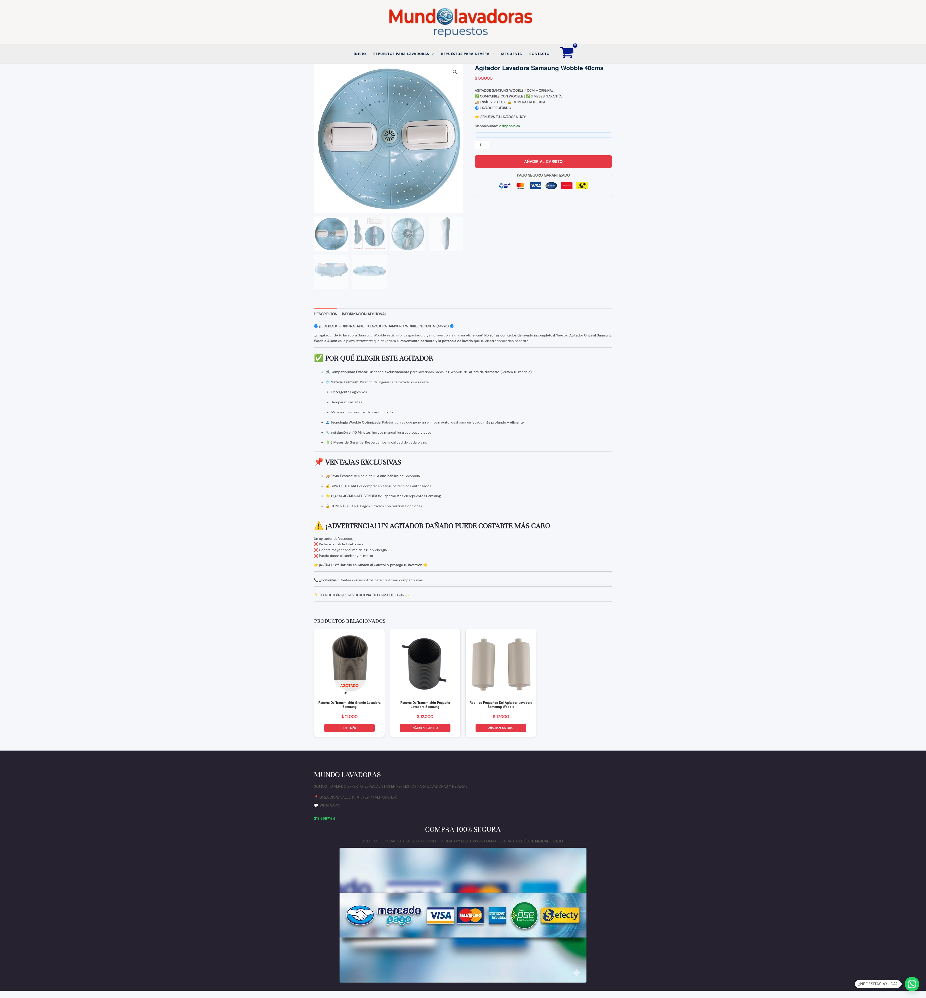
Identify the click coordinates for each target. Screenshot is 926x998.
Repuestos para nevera (465, 53)
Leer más (349, 728)
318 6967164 (324, 818)
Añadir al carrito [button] (425, 728)
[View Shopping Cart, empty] (567, 53)
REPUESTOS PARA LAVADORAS (401, 53)
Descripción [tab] (325, 313)
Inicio (360, 53)
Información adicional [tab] (364, 313)
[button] (431, 54)
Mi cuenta (511, 53)
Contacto (539, 53)
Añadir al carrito (543, 161)
